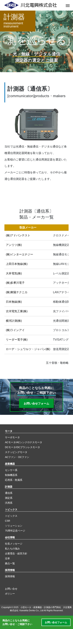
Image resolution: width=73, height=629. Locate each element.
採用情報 (10, 570)
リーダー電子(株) (16, 339)
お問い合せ (11, 588)
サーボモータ (12, 437)
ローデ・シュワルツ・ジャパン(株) (28, 349)
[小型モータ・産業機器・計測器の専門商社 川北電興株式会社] (33, 5)
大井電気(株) (14, 273)
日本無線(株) (14, 301)
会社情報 (10, 537)
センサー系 (11, 470)
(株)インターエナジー (19, 254)
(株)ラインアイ (15, 330)
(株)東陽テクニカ (16, 292)
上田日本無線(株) (16, 263)
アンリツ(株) (14, 244)
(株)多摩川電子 (15, 282)
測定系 (8, 497)
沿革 (7, 558)
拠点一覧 (10, 563)
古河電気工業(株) (16, 311)
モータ (8, 431)
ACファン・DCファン (17, 457)
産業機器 (10, 463)
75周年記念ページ (15, 530)
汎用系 (8, 502)
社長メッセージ (13, 543)
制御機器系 (11, 475)
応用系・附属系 (13, 480)
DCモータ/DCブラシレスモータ (22, 447)
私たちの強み (12, 548)
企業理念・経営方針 (16, 553)
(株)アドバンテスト (18, 235)
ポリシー (10, 593)
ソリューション (13, 525)
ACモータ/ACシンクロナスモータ (23, 442)
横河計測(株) (14, 320)
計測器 (8, 486)
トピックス (11, 509)
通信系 (8, 493)
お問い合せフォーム (36, 403)
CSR (7, 520)
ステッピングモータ (16, 452)
